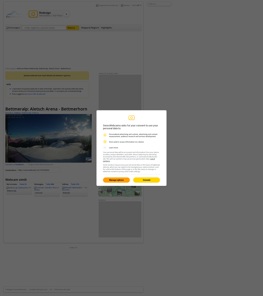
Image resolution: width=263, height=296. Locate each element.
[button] (131, 148)
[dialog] (131, 148)
